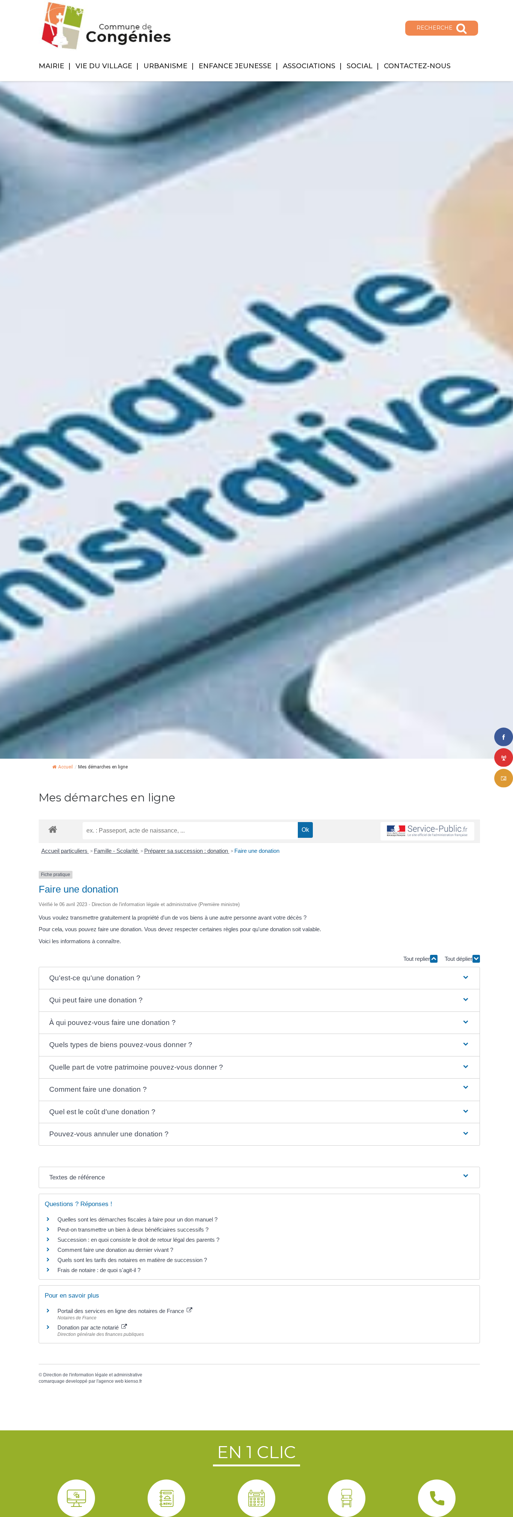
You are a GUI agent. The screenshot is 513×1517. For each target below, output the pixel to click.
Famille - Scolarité (116, 851)
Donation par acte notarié (88, 1327)
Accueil (65, 767)
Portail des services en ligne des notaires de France (121, 1311)
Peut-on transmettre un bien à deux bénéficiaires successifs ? (132, 1229)
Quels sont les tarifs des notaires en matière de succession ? (132, 1260)
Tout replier (416, 959)
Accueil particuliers (65, 851)
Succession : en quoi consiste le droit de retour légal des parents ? (138, 1239)
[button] (259, 978)
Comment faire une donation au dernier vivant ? (115, 1250)
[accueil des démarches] (52, 829)
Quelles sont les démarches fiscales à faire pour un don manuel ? (137, 1219)
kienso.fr (133, 1381)
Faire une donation (257, 851)
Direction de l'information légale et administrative (92, 1374)
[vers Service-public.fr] (427, 831)
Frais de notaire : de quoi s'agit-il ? (98, 1270)
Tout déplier (458, 959)
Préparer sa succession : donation (186, 851)
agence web (111, 1381)
